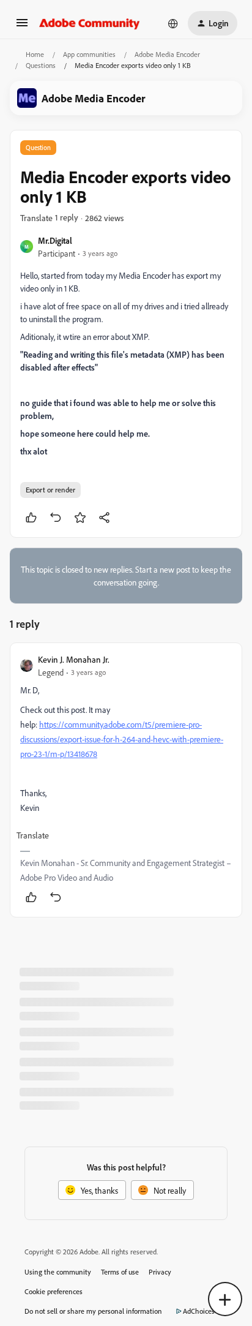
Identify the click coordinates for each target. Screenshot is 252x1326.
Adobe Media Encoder (167, 54)
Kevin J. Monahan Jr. (73, 659)
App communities (89, 54)
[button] (22, 26)
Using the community (57, 1271)
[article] (126, 780)
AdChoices (199, 1311)
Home (35, 54)
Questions (41, 65)
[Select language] (173, 23)
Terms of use (120, 1271)
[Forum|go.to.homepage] (89, 23)
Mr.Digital (55, 240)
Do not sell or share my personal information (93, 1311)
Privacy (160, 1271)
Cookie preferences (53, 1291)
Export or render (50, 489)
